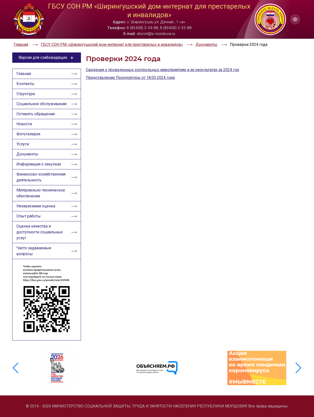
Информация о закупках (38, 164)
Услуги (22, 144)
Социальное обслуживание (41, 103)
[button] (298, 368)
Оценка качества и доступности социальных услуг (39, 232)
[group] (57, 368)
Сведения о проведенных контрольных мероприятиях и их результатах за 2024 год (162, 69)
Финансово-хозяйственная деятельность (40, 177)
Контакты (25, 83)
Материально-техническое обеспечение (40, 193)
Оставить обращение (35, 114)
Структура (25, 93)
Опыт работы (28, 216)
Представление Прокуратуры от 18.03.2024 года (130, 77)
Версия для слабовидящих (43, 57)
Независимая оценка (35, 206)
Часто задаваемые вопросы (33, 251)
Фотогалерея (28, 134)
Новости (24, 124)
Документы (27, 154)
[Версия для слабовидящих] (295, 19)
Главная (23, 73)
